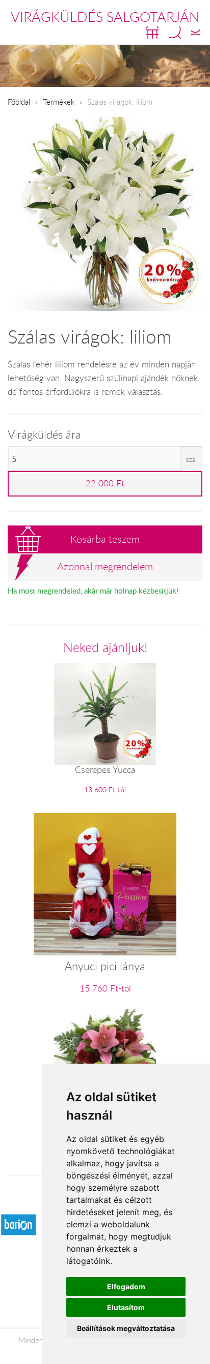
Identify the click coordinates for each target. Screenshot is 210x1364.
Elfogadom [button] (126, 1286)
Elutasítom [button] (126, 1307)
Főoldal (19, 102)
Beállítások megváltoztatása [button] (126, 1328)
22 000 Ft (105, 483)
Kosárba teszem (105, 539)
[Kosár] (152, 32)
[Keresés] (175, 32)
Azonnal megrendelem (105, 566)
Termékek (58, 102)
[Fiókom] (195, 32)
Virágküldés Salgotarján (105, 17)
